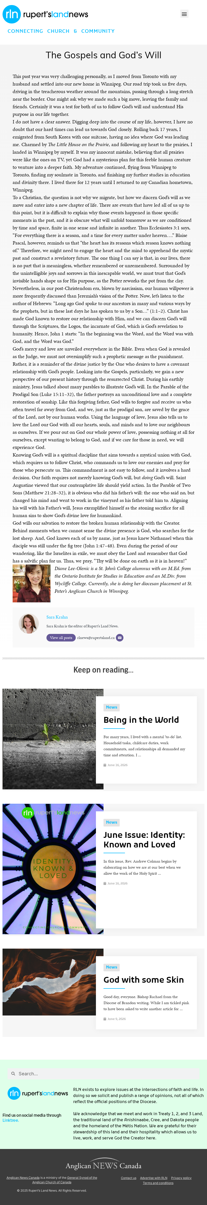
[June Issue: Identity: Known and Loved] (53, 933)
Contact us (128, 1178)
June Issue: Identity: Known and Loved (144, 841)
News (111, 707)
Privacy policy (181, 1178)
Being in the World (141, 720)
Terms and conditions (158, 1183)
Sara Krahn (57, 616)
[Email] (119, 637)
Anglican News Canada (23, 1178)
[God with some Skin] (53, 1014)
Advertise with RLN (153, 1178)
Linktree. (11, 1120)
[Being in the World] (53, 788)
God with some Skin (144, 980)
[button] (184, 14)
